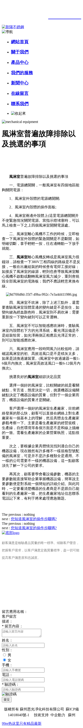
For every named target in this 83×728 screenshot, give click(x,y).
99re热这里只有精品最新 (22, 723)
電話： (7, 675)
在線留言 (20, 93)
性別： (7, 650)
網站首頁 (20, 41)
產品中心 (20, 62)
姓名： (7, 640)
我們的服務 (22, 72)
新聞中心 (20, 82)
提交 (7, 699)
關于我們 (20, 51)
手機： (7, 665)
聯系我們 (20, 103)
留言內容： (12, 626)
